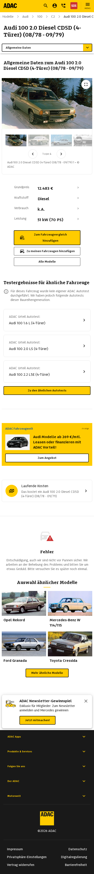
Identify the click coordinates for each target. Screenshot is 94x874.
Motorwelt (14, 795)
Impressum (15, 849)
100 (39, 17)
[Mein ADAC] (54, 5)
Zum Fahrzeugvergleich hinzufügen (50, 237)
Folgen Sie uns (16, 766)
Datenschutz (77, 849)
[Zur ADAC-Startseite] (10, 5)
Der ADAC (13, 781)
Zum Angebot (47, 458)
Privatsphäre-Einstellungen (27, 857)
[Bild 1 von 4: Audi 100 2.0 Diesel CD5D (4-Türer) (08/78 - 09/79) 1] (15, 140)
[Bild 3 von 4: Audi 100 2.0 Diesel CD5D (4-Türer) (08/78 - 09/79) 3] (61, 140)
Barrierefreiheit (76, 865)
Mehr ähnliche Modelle (47, 673)
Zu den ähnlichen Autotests (47, 390)
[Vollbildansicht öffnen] (86, 84)
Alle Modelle (47, 261)
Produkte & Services (19, 751)
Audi (25, 17)
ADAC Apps (14, 736)
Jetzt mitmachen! (37, 720)
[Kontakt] (63, 5)
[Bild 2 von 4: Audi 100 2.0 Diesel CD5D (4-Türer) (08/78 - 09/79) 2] (38, 140)
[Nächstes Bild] (61, 154)
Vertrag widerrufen (20, 865)
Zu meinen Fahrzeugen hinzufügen (50, 251)
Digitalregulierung (74, 857)
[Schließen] (86, 701)
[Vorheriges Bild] (32, 154)
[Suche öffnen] (45, 5)
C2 (53, 17)
